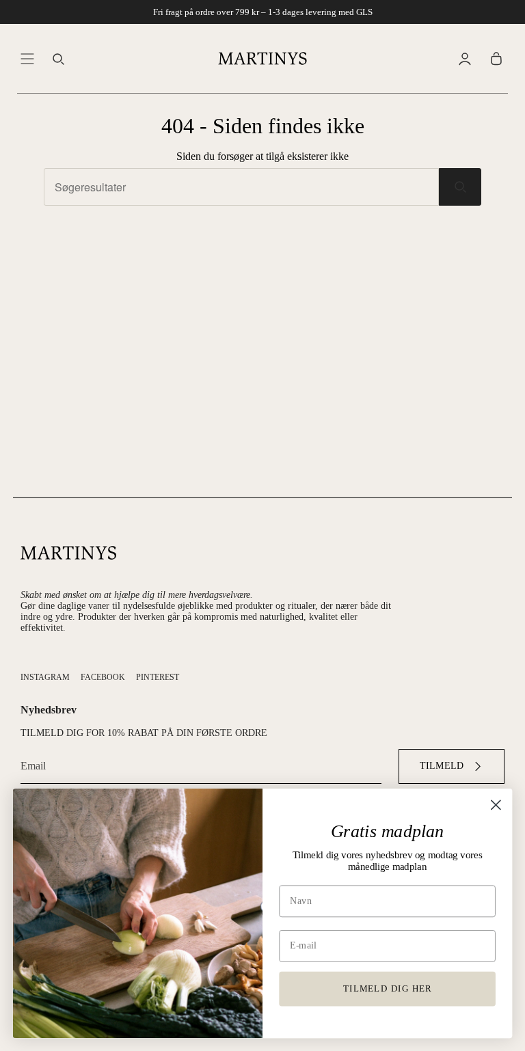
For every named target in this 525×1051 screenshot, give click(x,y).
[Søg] (460, 187)
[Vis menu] (27, 58)
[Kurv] (496, 58)
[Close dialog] (496, 804)
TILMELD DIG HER (387, 988)
